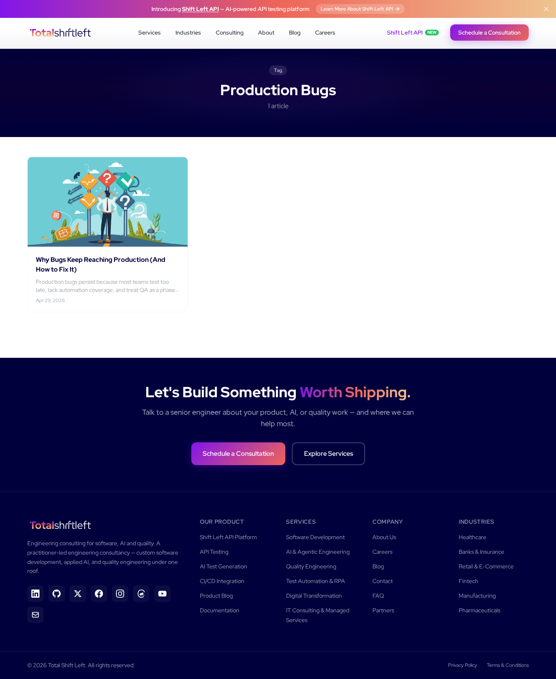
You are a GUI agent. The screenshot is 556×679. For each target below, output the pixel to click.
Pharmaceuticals (479, 610)
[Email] (35, 615)
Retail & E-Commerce (486, 566)
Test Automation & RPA (315, 581)
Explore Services (328, 453)
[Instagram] (120, 593)
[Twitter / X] (78, 593)
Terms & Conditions (508, 665)
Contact (382, 581)
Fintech (468, 581)
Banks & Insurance (481, 551)
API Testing (214, 551)
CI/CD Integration (222, 581)
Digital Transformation (314, 595)
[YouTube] (162, 593)
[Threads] (141, 593)
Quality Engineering (311, 566)
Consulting (229, 32)
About (266, 32)
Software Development (315, 537)
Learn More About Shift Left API (357, 9)
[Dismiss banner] (546, 9)
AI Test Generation (223, 566)
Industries (188, 32)
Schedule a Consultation (489, 32)
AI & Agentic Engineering (318, 551)
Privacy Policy (462, 665)
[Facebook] (99, 593)
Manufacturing (477, 595)
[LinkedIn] (35, 593)
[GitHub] (56, 593)
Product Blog (216, 595)
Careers (325, 32)
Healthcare (472, 537)
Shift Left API (200, 9)
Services (149, 32)
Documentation (219, 610)
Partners (383, 610)
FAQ (378, 595)
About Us (384, 537)
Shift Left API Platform (228, 537)
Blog (294, 32)
